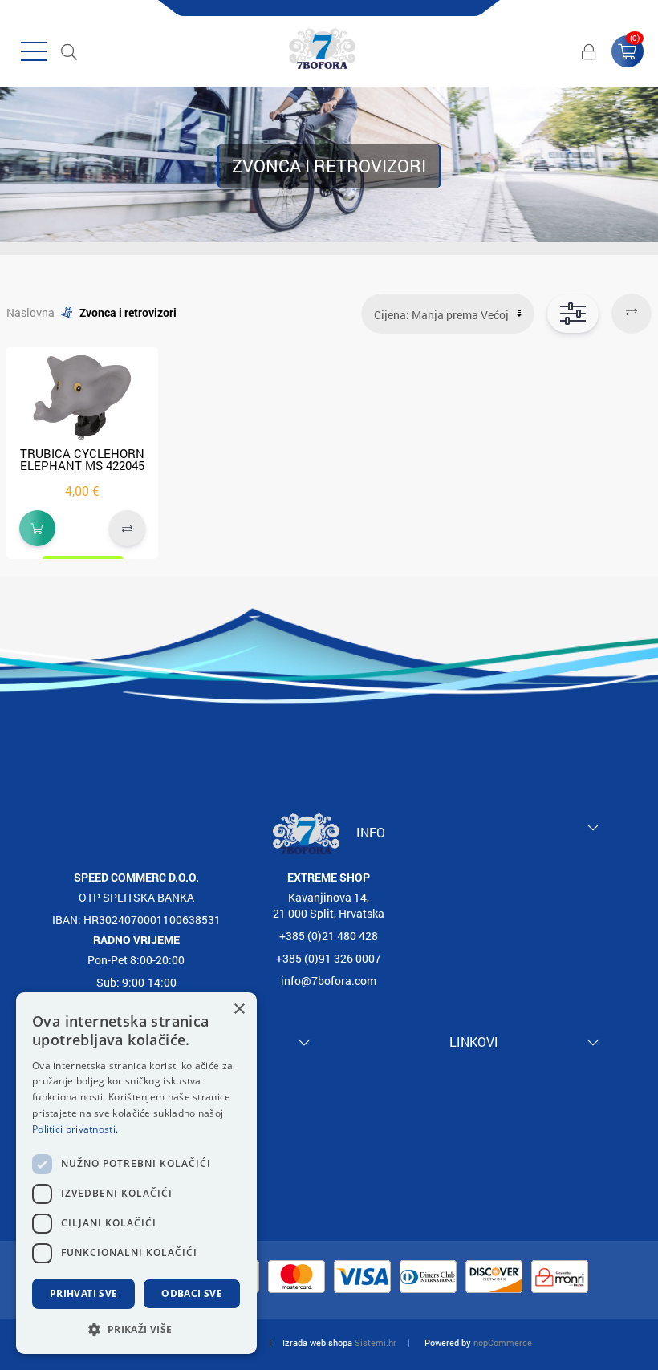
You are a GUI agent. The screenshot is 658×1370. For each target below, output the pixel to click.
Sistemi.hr (375, 1342)
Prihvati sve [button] (84, 1293)
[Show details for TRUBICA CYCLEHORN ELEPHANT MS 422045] (82, 397)
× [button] (239, 1009)
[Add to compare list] (127, 528)
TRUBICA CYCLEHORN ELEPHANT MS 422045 (82, 459)
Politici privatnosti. (75, 1129)
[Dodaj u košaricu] (37, 528)
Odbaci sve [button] (191, 1293)
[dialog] (136, 1173)
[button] (136, 1328)
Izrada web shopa (317, 1342)
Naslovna (30, 312)
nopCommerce (502, 1342)
